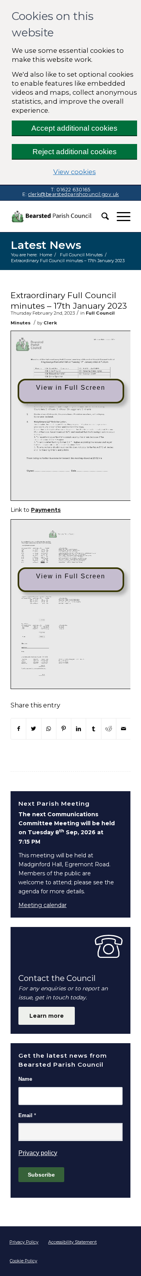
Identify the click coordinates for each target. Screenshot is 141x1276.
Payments (46, 509)
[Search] (101, 216)
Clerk (50, 323)
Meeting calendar (42, 905)
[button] (119, 216)
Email (27, 1115)
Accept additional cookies (74, 128)
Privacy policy (37, 1153)
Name (25, 1079)
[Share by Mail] (123, 728)
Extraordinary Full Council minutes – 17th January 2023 (69, 300)
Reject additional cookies (75, 152)
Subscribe (41, 1175)
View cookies (95, 171)
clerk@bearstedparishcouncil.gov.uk (73, 194)
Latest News (46, 245)
